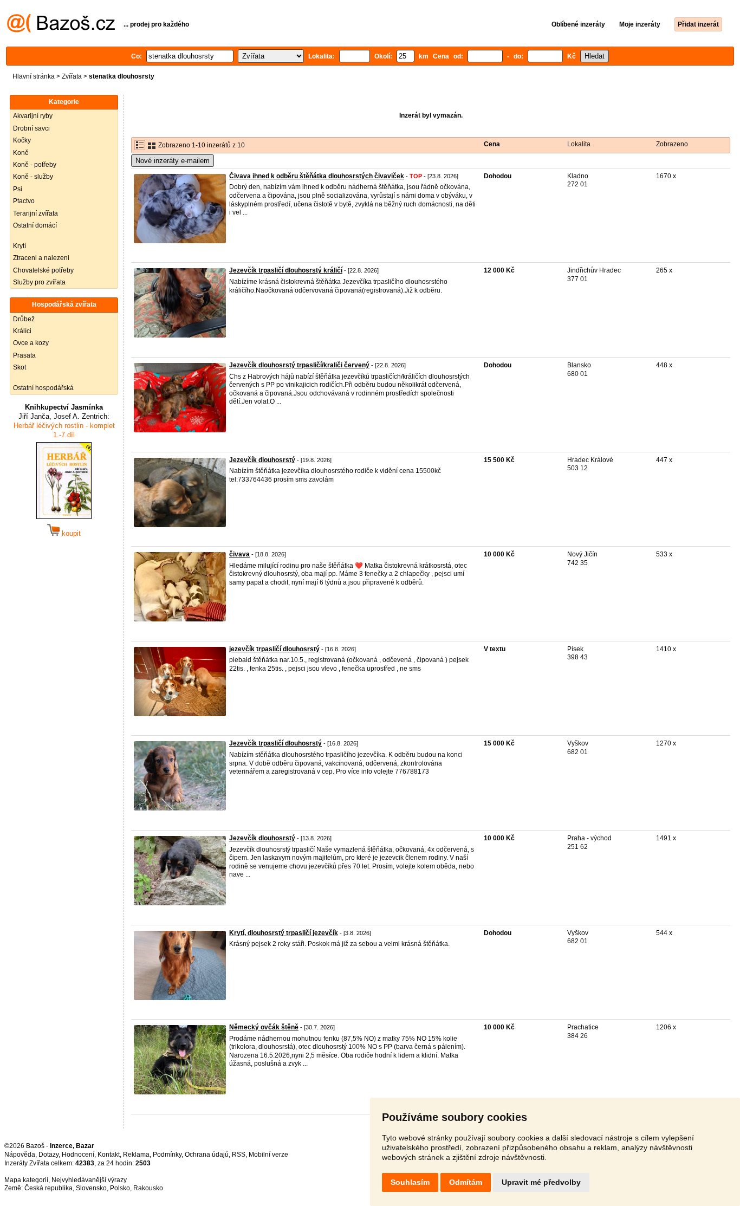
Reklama (136, 1154)
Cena (492, 144)
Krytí (19, 246)
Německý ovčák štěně (263, 1027)
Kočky (22, 140)
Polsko (120, 1188)
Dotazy (48, 1154)
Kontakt (109, 1154)
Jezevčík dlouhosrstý (262, 460)
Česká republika (48, 1188)
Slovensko (91, 1188)
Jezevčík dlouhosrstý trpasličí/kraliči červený (299, 365)
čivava (239, 554)
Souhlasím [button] (410, 1182)
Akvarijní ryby (33, 116)
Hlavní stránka (33, 76)
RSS (238, 1154)
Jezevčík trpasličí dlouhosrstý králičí (285, 270)
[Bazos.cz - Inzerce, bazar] (61, 30)
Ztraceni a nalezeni (41, 258)
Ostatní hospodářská (43, 388)
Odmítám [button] (465, 1182)
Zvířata (72, 76)
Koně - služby (33, 176)
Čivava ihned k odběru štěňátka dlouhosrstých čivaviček (316, 176)
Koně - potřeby (34, 164)
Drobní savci (31, 128)
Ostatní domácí (35, 225)
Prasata (24, 355)
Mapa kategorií (26, 1180)
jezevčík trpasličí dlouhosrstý (274, 649)
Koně (21, 153)
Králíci (22, 331)
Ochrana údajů (207, 1154)
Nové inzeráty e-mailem (172, 161)
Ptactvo (24, 201)
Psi (17, 189)
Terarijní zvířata (35, 213)
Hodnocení (78, 1154)
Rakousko (148, 1188)
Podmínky (167, 1154)
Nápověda (19, 1154)
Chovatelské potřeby (43, 270)
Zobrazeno (672, 144)
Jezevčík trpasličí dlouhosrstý (275, 743)
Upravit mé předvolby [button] (541, 1182)
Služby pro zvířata (39, 282)
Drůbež (24, 319)
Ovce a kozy (31, 343)
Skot (19, 367)
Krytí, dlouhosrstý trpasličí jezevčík (283, 933)
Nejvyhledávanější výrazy (89, 1180)
